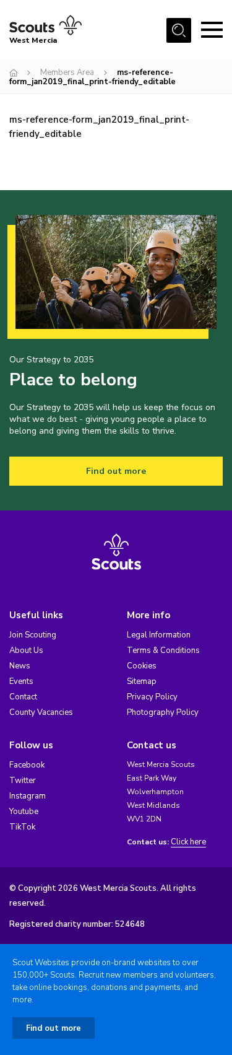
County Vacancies (41, 712)
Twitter (22, 780)
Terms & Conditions (163, 650)
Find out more (116, 471)
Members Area (67, 72)
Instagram (27, 796)
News (19, 666)
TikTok (22, 827)
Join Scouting (32, 635)
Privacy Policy (152, 697)
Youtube (23, 811)
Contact (23, 697)
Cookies (142, 666)
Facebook (27, 765)
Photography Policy (163, 712)
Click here (188, 842)
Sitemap (142, 681)
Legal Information (159, 635)
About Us (26, 650)
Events (21, 681)
